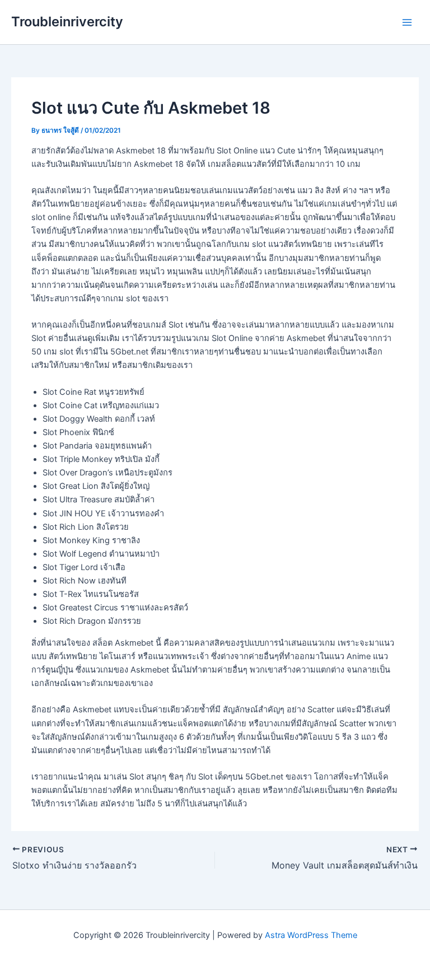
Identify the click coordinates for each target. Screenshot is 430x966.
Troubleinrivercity (67, 21)
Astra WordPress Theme (311, 935)
